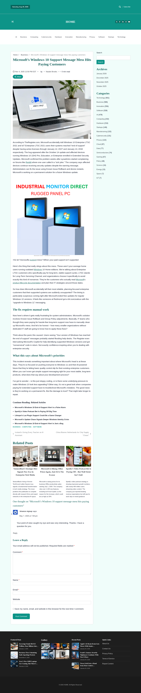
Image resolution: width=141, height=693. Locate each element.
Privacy (92, 37)
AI (16, 37)
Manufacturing (81, 37)
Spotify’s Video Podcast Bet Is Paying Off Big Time (36, 411)
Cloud (99, 144)
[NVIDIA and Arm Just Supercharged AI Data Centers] (45, 646)
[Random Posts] (12, 21)
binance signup (26, 511)
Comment (18, 552)
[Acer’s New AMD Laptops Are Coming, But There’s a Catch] (14, 663)
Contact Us (106, 649)
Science (100, 165)
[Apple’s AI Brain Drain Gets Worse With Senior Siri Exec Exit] (75, 646)
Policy (99, 161)
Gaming (100, 157)
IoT (98, 178)
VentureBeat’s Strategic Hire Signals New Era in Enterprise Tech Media (25, 472)
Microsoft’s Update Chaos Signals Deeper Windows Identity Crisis (42, 419)
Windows (38, 270)
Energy (99, 169)
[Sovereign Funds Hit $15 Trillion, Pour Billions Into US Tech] (14, 646)
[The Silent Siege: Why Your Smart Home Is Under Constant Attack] (64, 646)
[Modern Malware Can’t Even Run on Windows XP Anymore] (48, 654)
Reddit (28, 162)
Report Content (107, 663)
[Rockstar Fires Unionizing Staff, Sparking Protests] (14, 655)
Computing (34, 37)
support (33, 260)
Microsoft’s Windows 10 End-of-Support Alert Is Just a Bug (39, 423)
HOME (70, 21)
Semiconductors (103, 153)
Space (99, 174)
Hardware (58, 37)
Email (16, 590)
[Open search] (119, 6)
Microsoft (80, 279)
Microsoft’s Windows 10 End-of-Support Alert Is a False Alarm (40, 407)
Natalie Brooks (51, 72)
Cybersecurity (46, 37)
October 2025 (101, 86)
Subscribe (127, 7)
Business (23, 37)
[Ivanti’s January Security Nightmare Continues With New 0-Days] (75, 655)
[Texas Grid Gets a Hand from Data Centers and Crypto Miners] (75, 666)
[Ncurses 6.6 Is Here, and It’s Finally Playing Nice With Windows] (62, 654)
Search (99, 53)
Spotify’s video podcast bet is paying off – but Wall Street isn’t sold (78, 472)
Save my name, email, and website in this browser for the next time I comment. (49, 609)
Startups (111, 37)
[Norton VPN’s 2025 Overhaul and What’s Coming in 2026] (55, 646)
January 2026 (102, 73)
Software (101, 37)
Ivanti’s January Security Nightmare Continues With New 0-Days (89, 655)
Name (16, 580)
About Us (105, 643)
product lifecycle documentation (27, 283)
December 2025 (102, 78)
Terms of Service (108, 659)
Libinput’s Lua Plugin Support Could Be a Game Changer (38, 415)
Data (98, 148)
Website (16, 599)
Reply (15, 533)
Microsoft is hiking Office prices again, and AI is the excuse (52, 472)
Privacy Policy (107, 653)
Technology (121, 37)
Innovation (69, 37)
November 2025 (102, 82)
